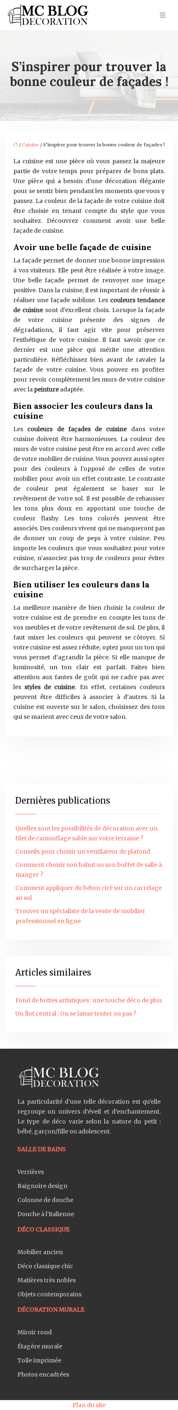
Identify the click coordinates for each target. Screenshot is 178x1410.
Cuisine (30, 145)
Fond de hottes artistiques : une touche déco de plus (88, 1000)
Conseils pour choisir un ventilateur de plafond (82, 851)
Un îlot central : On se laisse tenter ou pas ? (75, 1013)
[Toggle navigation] (163, 15)
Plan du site (89, 1405)
